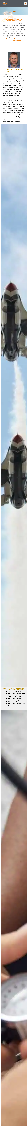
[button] (25, 3)
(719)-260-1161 (17, 41)
